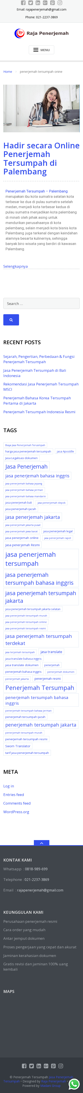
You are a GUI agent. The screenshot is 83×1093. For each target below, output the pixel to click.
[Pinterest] (52, 2)
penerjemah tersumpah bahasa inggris (36, 700)
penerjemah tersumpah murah (23, 732)
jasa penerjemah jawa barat (21, 531)
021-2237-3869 (37, 879)
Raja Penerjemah (53, 1081)
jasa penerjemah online (22, 538)
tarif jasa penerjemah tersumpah (27, 753)
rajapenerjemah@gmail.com (46, 9)
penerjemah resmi (48, 678)
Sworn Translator (17, 746)
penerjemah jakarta (17, 678)
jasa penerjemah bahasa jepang (23, 483)
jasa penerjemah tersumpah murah (26, 615)
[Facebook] (23, 2)
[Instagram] (60, 2)
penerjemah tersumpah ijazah (25, 717)
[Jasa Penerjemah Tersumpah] (41, 32)
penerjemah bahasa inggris (23, 672)
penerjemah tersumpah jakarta (40, 724)
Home (7, 71)
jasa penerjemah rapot (57, 538)
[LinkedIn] (38, 2)
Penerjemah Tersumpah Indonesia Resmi (39, 411)
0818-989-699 (36, 869)
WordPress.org (16, 811)
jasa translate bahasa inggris (23, 658)
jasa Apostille (65, 451)
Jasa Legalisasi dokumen (21, 458)
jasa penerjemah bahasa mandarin (25, 496)
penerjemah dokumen (60, 671)
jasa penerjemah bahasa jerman (24, 489)
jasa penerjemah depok (52, 502)
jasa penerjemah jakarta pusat (23, 525)
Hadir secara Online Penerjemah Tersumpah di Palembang (41, 158)
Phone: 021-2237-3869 (41, 17)
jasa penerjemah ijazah (20, 509)
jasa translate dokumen (22, 665)
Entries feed (13, 794)
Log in (8, 785)
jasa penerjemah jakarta (32, 517)
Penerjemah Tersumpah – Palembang (37, 191)
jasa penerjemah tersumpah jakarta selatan (32, 609)
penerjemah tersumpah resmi (26, 739)
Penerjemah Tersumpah (39, 688)
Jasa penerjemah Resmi (22, 545)
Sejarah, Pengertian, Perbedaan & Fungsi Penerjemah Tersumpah (39, 359)
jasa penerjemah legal (58, 531)
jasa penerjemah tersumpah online (26, 622)
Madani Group (50, 1086)
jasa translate (51, 651)
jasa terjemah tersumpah (20, 652)
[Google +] (45, 2)
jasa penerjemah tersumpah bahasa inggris (39, 579)
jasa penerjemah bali (18, 502)
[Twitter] (30, 2)
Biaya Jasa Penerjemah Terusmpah (25, 445)
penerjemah (52, 665)
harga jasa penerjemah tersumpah (28, 451)
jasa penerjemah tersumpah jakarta (40, 596)
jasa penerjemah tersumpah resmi (25, 628)
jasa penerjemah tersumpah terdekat (38, 639)
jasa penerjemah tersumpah (30, 559)
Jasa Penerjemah (26, 466)
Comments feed (17, 803)
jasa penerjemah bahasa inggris (37, 476)
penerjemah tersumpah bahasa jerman (28, 710)
